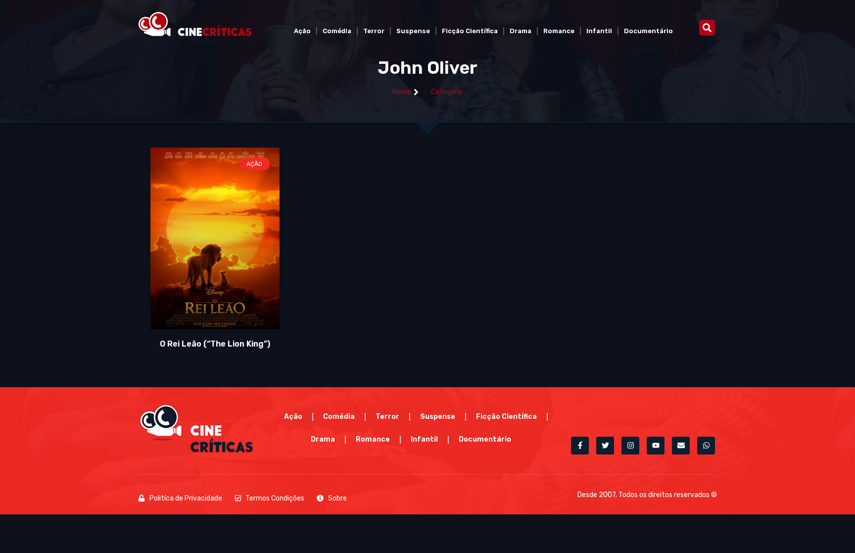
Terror (373, 31)
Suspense (413, 31)
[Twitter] (605, 445)
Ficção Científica (470, 31)
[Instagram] (630, 445)
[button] (707, 28)
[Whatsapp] (706, 445)
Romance (558, 31)
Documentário (648, 31)
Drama (520, 31)
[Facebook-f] (580, 445)
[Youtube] (656, 445)
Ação (302, 31)
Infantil (599, 31)
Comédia (337, 31)
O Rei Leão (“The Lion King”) (215, 344)
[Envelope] (681, 445)
